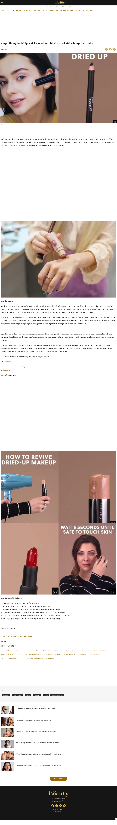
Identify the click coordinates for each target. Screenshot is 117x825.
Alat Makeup (6, 695)
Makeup (64, 6)
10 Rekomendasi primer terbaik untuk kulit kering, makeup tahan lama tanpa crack (37, 743)
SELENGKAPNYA (58, 778)
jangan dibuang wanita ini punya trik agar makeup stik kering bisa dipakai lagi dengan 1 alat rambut (57, 11)
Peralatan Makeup (17, 695)
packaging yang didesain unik (11, 145)
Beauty (46, 695)
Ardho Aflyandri (5, 49)
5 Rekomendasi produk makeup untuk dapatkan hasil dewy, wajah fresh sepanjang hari (38, 765)
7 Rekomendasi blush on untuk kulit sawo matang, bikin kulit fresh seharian (36, 731)
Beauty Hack (37, 695)
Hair (70, 6)
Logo (60, 2)
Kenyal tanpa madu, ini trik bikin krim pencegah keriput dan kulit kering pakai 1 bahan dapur (25, 654)
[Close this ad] (116, 819)
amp (9, 11)
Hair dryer (6, 370)
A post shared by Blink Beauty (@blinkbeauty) (17, 636)
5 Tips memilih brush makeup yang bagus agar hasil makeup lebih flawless (35, 709)
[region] (58, 28)
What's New (49, 6)
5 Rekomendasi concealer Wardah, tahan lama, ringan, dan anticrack (33, 720)
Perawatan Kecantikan (57, 695)
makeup (15, 11)
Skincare (57, 6)
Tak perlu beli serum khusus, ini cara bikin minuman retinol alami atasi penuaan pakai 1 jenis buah (27, 658)
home (3, 11)
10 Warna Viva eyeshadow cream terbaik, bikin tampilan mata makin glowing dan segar (38, 754)
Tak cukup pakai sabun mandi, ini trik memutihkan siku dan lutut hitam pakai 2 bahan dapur (26, 651)
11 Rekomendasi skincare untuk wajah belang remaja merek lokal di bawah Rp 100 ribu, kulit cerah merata (78, 651)
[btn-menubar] (2, 2)
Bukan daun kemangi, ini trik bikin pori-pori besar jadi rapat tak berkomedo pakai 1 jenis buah (75, 654)
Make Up (28, 695)
